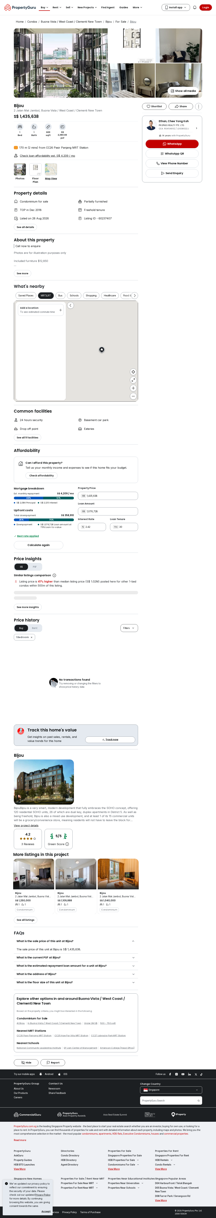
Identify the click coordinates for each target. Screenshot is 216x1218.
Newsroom (54, 1088)
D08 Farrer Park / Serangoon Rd (172, 1196)
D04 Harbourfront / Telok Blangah (173, 1183)
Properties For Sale (119, 1151)
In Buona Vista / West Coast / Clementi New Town (54, 1023)
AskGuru (18, 1155)
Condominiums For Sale (121, 1164)
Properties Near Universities (123, 1183)
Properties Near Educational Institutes (131, 1178)
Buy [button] (43, 7)
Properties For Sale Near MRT (77, 1183)
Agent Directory (69, 1164)
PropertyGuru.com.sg (25, 1126)
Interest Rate (86, 519)
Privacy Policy (42, 1194)
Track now (111, 739)
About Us (19, 1088)
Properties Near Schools (122, 1187)
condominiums (90, 1133)
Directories (67, 1151)
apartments (105, 1133)
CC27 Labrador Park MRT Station (108, 1035)
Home (20, 21)
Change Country (150, 1084)
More (136, 7)
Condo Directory (70, 1155)
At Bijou (21, 1023)
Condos (32, 21)
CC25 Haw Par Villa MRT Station (71, 1035)
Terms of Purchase (90, 1212)
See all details (25, 227)
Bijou (108, 21)
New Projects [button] (86, 7)
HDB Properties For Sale (121, 1160)
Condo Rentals (163, 1164)
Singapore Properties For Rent (172, 1155)
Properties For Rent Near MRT (77, 1187)
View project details (26, 825)
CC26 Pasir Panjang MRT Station (34, 1035)
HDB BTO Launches (24, 1164)
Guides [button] (123, 7)
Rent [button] (55, 7)
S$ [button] (21, 566)
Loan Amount (86, 503)
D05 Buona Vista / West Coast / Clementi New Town (177, 1189)
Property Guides (23, 1160)
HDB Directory (68, 1160)
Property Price (87, 488)
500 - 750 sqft (108, 1023)
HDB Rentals (162, 1160)
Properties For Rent (167, 1151)
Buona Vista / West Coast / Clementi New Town (71, 21)
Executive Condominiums (136, 1133)
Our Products (21, 1093)
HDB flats (117, 1133)
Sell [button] (68, 7)
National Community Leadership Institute (39, 1048)
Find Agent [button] (108, 7)
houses (155, 1133)
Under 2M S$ (91, 1023)
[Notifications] (194, 7)
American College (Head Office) (117, 1048)
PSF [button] (35, 566)
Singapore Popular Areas (170, 1178)
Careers (18, 1097)
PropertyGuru (22, 1151)
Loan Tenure (117, 519)
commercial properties (176, 1133)
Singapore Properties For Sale (125, 1155)
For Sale (120, 21)
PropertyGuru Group (26, 1083)
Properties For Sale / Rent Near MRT (82, 1178)
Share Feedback (57, 1093)
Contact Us (56, 1083)
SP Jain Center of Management (80, 1048)
